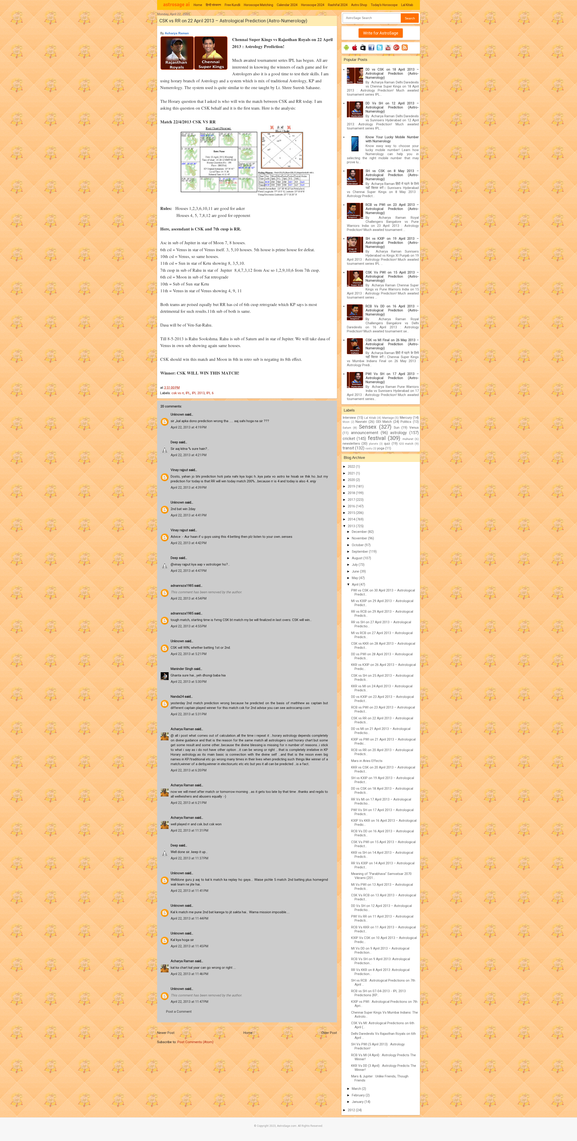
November (360, 538)
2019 (352, 486)
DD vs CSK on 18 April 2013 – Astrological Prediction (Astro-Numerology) (392, 73)
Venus (414, 428)
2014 (352, 519)
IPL (187, 393)
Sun (396, 428)
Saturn (347, 427)
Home (198, 5)
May (355, 578)
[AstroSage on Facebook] (371, 50)
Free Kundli (232, 5)
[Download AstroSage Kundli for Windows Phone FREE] (363, 50)
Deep (174, 442)
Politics (406, 422)
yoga (380, 448)
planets (373, 443)
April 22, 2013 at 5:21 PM (188, 654)
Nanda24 (177, 697)
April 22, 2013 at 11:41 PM (189, 891)
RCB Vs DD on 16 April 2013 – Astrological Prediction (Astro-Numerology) (392, 310)
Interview (349, 418)
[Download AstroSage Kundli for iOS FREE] (354, 50)
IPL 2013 (198, 393)
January (358, 1102)
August (357, 558)
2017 (352, 500)
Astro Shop (359, 5)
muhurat (408, 439)
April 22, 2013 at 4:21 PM (188, 455)
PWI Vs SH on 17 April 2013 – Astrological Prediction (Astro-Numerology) (392, 378)
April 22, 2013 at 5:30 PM (188, 682)
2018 (352, 493)
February (359, 1095)
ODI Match (384, 422)
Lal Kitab (407, 5)
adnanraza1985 (182, 586)
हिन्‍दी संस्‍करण (213, 5)
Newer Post (165, 1033)
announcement (364, 432)
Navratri (361, 422)
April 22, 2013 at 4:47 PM (188, 571)
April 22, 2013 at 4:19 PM (188, 427)
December (360, 532)
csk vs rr (178, 393)
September (360, 552)
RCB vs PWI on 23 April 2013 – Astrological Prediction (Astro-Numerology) (392, 209)
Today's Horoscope (384, 5)
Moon (346, 421)
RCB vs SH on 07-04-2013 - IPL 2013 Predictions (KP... (378, 993)
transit (348, 448)
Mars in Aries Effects (366, 761)
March (357, 1089)
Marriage (388, 417)
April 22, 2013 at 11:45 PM (189, 946)
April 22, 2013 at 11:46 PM (189, 974)
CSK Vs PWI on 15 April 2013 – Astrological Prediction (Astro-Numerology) (392, 276)
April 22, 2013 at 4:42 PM (188, 543)
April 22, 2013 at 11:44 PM (189, 918)
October (358, 545)
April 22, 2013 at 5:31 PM (188, 714)
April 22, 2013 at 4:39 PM (188, 487)
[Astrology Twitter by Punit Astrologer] (379, 50)
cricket (349, 438)
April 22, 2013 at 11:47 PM (189, 1002)
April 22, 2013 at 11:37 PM (189, 858)
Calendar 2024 (287, 5)
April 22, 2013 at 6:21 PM (188, 803)
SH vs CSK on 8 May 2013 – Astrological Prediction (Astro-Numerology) (392, 175)
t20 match (406, 443)
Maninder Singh (182, 669)
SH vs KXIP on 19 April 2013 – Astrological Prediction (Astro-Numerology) (392, 243)
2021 (352, 473)
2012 (352, 1110)
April (355, 584)
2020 (352, 480)
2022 (352, 467)
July (355, 565)
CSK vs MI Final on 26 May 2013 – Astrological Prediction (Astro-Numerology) (392, 344)
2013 (352, 526)
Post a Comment (179, 1012)
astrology (398, 432)
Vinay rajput (179, 470)
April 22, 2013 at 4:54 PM (188, 598)
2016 (352, 506)
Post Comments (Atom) (195, 1042)
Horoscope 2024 (312, 5)
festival (377, 438)
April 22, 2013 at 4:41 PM (188, 515)
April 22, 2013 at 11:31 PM (189, 830)
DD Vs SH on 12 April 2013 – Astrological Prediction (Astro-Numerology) (392, 107)
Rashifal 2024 (338, 5)
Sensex (367, 427)
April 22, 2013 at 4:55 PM (188, 626)
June (356, 571)
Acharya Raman (182, 729)
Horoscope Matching (258, 5)
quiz (387, 444)
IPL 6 (210, 393)
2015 (352, 513)
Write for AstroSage (380, 33)
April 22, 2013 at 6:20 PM (188, 770)
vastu (368, 448)
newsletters (351, 444)
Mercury (406, 418)
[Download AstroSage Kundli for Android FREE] (346, 50)
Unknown (177, 414)
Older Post (329, 1033)
